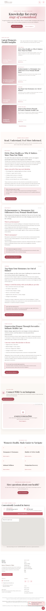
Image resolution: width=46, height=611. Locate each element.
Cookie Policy (26, 591)
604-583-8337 (30, 509)
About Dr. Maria (27, 563)
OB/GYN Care (26, 565)
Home (25, 562)
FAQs (25, 571)
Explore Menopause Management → (13, 257)
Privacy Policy (26, 587)
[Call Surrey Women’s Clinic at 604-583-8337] (39, 2)
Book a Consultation (23, 492)
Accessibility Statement (28, 592)
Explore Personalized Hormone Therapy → (14, 314)
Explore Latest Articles (16, 26)
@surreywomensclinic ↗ (8, 399)
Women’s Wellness (27, 567)
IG (25, 581)
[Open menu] (43, 2)
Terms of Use (26, 589)
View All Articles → (23, 126)
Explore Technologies (28, 568)
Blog (25, 570)
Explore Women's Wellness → (11, 372)
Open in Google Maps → (23, 513)
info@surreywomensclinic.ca (8, 582)
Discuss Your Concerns (10, 198)
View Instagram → (23, 421)
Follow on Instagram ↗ (29, 26)
